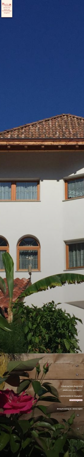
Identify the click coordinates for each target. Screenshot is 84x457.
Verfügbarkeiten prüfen (76, 400)
